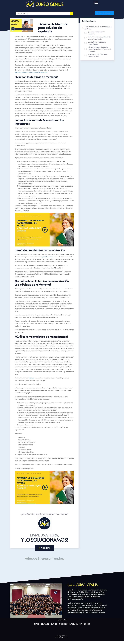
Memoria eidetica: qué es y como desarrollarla (31, 72)
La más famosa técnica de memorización (97, 43)
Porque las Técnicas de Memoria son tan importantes (99, 38)
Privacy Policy (61, 620)
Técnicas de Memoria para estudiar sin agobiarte (98, 28)
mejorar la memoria (47, 257)
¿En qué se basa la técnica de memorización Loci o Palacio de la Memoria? (99, 49)
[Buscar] (71, 13)
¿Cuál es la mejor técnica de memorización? (97, 55)
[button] (96, 2)
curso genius (49, 4)
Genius (31, 378)
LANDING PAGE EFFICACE (61, 635)
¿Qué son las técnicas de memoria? (96, 33)
